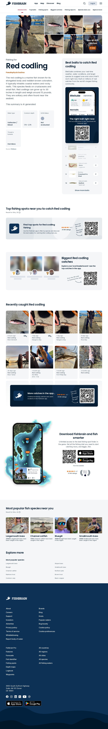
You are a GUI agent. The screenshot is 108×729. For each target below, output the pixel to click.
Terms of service (12, 631)
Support (9, 616)
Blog (41, 612)
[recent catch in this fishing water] (17, 327)
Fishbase (13, 149)
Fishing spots (11, 663)
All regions (43, 652)
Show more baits (82, 190)
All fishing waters (45, 663)
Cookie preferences (47, 631)
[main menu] (101, 3)
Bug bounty (43, 624)
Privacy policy (11, 628)
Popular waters (45, 620)
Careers (9, 612)
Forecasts (10, 655)
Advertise (10, 624)
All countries (44, 648)
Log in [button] (92, 3)
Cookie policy (44, 628)
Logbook (9, 671)
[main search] (84, 3)
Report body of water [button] (14, 639)
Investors (9, 620)
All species (43, 659)
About (8, 608)
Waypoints (10, 674)
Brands (41, 608)
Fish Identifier (11, 659)
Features (9, 652)
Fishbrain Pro (11, 648)
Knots (41, 616)
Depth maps (10, 667)
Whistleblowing (12, 635)
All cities (42, 655)
